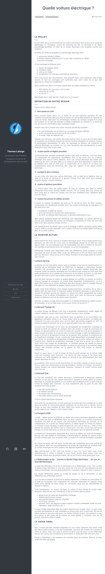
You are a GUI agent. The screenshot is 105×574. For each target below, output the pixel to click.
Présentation (15, 285)
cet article (51, 539)
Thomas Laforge (15, 151)
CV (15, 293)
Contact (16, 297)
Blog (15, 289)
